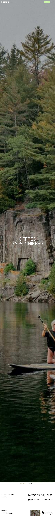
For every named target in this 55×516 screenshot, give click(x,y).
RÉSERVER (47, 1)
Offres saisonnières (23, 483)
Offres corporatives (29, 483)
